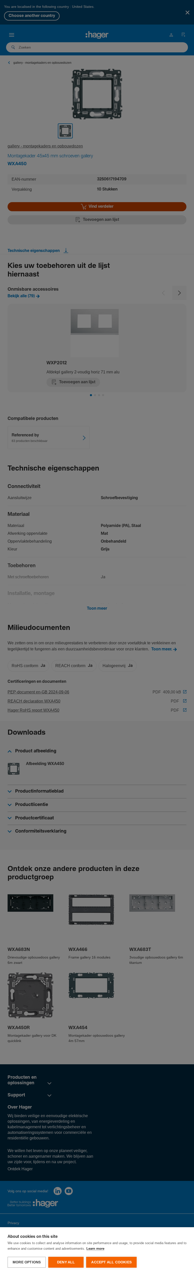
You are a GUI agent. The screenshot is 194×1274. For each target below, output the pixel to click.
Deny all (66, 1262)
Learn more (95, 1248)
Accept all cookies (111, 1262)
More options (27, 1262)
